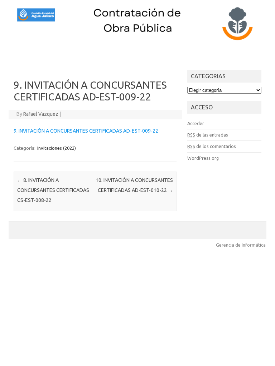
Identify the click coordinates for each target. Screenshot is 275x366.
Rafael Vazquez (40, 114)
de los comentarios (211, 146)
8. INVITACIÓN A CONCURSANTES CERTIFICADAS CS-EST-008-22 (53, 190)
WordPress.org (203, 157)
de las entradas (207, 134)
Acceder (195, 123)
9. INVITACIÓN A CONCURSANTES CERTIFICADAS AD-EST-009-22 (86, 131)
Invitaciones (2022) (56, 147)
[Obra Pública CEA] (137, 40)
